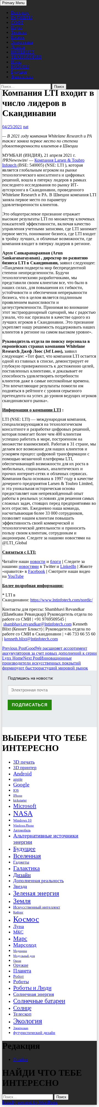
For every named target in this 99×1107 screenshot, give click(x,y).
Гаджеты (21, 862)
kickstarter (20, 800)
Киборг (18, 912)
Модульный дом (24, 955)
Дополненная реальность (38, 880)
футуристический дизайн (34, 1032)
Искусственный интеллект (36, 907)
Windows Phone (23, 825)
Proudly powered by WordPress (29, 1102)
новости (37, 561)
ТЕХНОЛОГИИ (26, 57)
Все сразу (20, 12)
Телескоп (22, 1014)
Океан (17, 960)
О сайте (20, 1059)
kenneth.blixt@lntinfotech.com (31, 639)
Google (21, 784)
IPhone (17, 795)
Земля (22, 900)
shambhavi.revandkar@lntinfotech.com (37, 624)
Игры (16, 62)
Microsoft (24, 806)
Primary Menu (13, 3)
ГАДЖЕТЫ (21, 17)
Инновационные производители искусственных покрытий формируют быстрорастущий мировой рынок (45, 663)
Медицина (20, 950)
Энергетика (22, 42)
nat (25, 126)
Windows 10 (22, 820)
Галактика (26, 868)
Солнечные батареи (39, 1000)
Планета (22, 971)
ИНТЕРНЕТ (22, 52)
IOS (16, 790)
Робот (18, 976)
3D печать (24, 762)
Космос (18, 37)
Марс (20, 938)
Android (22, 773)
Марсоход (24, 945)
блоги (55, 561)
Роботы (21, 981)
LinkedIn (68, 566)
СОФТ (17, 22)
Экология (27, 1021)
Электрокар (20, 1028)
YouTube (16, 576)
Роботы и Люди (32, 988)
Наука (16, 27)
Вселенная (27, 855)
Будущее (19, 71)
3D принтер (25, 767)
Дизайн (18, 47)
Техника (19, 32)
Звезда (20, 886)
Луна (18, 926)
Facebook (36, 571)
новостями (29, 566)
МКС (18, 932)
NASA (23, 813)
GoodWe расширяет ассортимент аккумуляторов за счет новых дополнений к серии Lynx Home (49, 653)
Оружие (20, 965)
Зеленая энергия (36, 893)
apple (18, 779)
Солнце (22, 1008)
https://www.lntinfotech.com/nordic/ (61, 600)
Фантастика (22, 76)
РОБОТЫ (20, 67)
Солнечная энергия (33, 994)
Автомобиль (22, 830)
